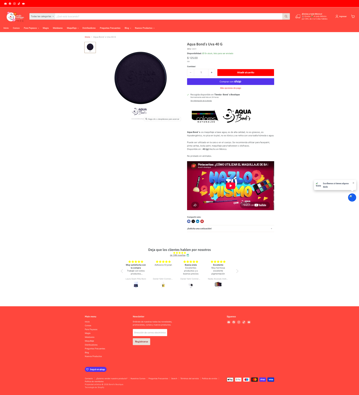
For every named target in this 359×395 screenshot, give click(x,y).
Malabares (58, 28)
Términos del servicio (189, 378)
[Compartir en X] (193, 221)
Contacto (89, 378)
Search (174, 378)
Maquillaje (72, 28)
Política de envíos (209, 378)
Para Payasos (30, 28)
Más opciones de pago (230, 88)
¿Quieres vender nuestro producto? (111, 378)
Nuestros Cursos (138, 378)
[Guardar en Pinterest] (202, 221)
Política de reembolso (94, 381)
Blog (127, 28)
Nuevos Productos (144, 28)
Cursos (16, 28)
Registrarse (141, 341)
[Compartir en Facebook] (188, 221)
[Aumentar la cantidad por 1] (211, 72)
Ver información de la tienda (201, 101)
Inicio (6, 28)
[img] (179, 253)
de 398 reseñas (178, 255)
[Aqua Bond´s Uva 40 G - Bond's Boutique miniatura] (90, 47)
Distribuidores (89, 28)
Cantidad (191, 66)
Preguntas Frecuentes (110, 28)
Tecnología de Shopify (94, 387)
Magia (46, 28)
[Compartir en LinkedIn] (197, 221)
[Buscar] (286, 16)
